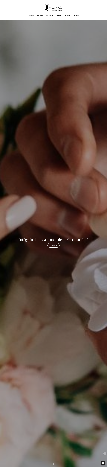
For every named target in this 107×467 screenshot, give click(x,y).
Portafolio (40, 15)
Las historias (49, 15)
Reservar (54, 245)
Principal (31, 15)
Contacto (76, 15)
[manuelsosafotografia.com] (53, 7)
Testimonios (67, 15)
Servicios (58, 15)
